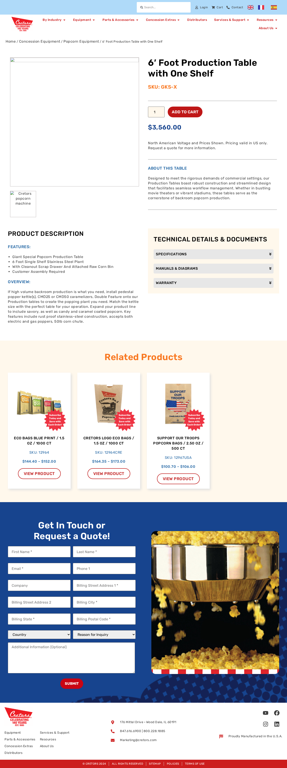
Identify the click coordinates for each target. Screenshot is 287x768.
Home (11, 41)
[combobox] (163, 7)
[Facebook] (277, 712)
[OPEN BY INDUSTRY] (64, 20)
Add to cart (185, 111)
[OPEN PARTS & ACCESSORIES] (137, 20)
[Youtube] (265, 712)
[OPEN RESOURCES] (276, 20)
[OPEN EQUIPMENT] (93, 20)
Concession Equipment (39, 41)
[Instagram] (265, 724)
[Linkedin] (277, 724)
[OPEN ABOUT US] (276, 28)
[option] (262, 7)
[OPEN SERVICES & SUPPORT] (248, 20)
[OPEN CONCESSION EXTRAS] (178, 20)
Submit (72, 683)
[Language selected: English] (264, 7)
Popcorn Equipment (81, 41)
